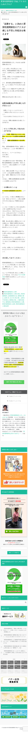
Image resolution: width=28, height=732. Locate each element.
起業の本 (6, 298)
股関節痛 (8, 302)
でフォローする (15, 396)
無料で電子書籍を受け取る (14, 382)
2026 (14, 659)
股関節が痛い (13, 300)
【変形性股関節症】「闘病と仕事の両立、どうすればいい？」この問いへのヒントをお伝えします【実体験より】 (14, 630)
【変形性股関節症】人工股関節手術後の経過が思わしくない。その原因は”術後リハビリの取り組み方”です (15, 641)
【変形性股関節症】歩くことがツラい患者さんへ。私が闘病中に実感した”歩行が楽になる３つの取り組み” (15, 652)
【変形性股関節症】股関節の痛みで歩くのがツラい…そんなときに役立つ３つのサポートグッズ (14, 635)
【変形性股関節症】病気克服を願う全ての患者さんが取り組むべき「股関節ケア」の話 (14, 647)
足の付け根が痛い (15, 298)
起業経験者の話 (12, 296)
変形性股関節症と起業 (8, 304)
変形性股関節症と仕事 (10, 292)
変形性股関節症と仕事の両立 (12, 294)
